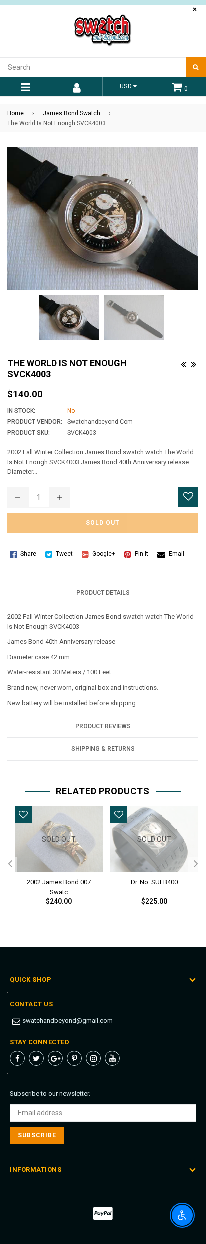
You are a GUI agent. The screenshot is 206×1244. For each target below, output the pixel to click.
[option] (55, 864)
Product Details (103, 593)
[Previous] (183, 363)
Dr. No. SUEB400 (154, 882)
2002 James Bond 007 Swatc (59, 885)
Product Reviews (103, 726)
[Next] (193, 363)
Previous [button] (10, 864)
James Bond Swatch (71, 113)
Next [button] (196, 864)
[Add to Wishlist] (188, 497)
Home (16, 113)
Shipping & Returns (103, 749)
